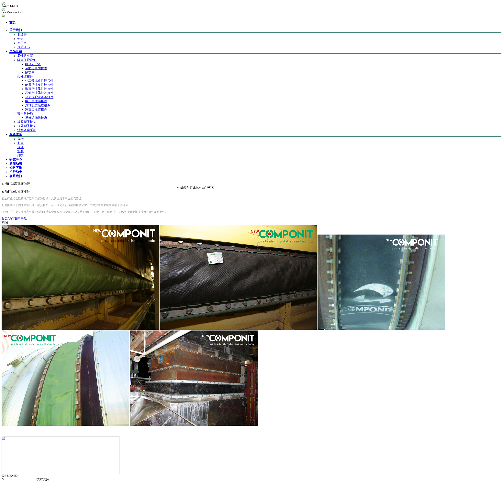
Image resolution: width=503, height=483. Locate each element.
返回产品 (20, 218)
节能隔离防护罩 (36, 68)
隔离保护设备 (26, 60)
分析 (20, 139)
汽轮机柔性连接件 (37, 105)
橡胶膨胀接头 (26, 121)
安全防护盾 (25, 113)
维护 (20, 155)
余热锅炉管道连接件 (39, 97)
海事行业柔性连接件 (39, 88)
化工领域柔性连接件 (39, 80)
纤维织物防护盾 (36, 117)
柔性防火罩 (25, 56)
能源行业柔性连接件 (39, 84)
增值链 (22, 43)
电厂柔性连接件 (36, 101)
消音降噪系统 (26, 130)
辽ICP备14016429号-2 (20, 479)
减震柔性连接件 (36, 109)
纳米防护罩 (33, 64)
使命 (20, 38)
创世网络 (58, 479)
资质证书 (23, 47)
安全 (20, 143)
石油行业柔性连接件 (39, 93)
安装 (20, 151)
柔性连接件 (25, 76)
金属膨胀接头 (26, 126)
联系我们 (8, 218)
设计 (20, 147)
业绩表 (22, 34)
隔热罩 (30, 72)
